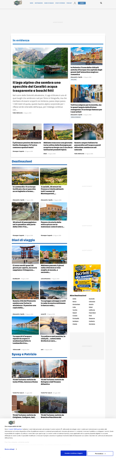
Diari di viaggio (49, 3)
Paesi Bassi (92, 313)
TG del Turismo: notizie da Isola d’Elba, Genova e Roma (25, 380)
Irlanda (75, 324)
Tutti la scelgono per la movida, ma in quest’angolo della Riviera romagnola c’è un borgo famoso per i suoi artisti (86, 108)
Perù (90, 315)
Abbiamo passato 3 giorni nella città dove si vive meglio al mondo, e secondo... (52, 268)
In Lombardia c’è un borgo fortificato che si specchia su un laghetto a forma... (24, 189)
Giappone (92, 318)
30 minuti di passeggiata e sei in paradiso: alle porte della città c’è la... (24, 224)
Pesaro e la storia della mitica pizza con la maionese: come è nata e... (52, 224)
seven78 (43, 314)
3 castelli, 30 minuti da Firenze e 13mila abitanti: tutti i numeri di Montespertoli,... (52, 190)
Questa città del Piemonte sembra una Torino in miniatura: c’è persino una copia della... (24, 304)
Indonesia (92, 301)
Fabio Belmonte (18, 113)
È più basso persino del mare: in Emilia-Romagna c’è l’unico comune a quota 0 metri (27, 145)
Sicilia (74, 299)
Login (82, 3)
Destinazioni (39, 3)
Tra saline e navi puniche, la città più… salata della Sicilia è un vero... (53, 338)
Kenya (74, 301)
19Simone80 (16, 349)
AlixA (45, 153)
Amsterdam (76, 304)
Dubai (91, 307)
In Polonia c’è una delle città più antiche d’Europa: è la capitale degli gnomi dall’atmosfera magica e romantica (86, 70)
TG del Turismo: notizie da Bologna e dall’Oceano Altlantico (52, 381)
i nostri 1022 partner (15, 429)
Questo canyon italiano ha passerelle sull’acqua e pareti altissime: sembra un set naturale (87, 146)
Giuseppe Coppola (18, 151)
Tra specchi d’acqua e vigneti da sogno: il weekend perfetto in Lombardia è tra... (22, 339)
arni (42, 349)
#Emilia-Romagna (75, 117)
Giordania (92, 324)
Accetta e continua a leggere (74, 453)
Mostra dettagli (9, 449)
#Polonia (73, 79)
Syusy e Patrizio (60, 3)
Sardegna (75, 321)
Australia (92, 299)
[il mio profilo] (74, 4)
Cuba (74, 307)
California (92, 310)
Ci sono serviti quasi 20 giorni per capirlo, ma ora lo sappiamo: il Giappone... (25, 267)
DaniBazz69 (16, 278)
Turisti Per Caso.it (18, 393)
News (31, 3)
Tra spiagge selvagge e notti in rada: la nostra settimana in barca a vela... (53, 303)
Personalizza (99, 453)
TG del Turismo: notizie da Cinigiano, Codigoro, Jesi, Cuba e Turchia (24, 417)
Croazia (75, 315)
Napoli (75, 313)
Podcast (69, 3)
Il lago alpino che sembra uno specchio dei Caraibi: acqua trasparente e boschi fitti (37, 86)
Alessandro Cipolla (77, 77)
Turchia (75, 310)
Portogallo (76, 318)
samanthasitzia (45, 278)
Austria (91, 304)
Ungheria (92, 321)
